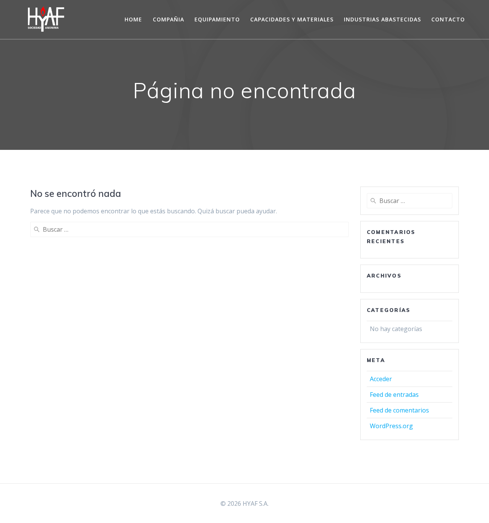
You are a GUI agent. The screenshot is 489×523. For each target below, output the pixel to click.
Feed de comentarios (399, 410)
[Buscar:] (189, 229)
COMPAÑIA (168, 19)
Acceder (381, 379)
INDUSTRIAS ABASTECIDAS (382, 19)
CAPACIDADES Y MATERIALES (292, 19)
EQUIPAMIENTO (217, 19)
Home (133, 19)
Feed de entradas (394, 394)
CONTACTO (448, 19)
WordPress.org (391, 426)
